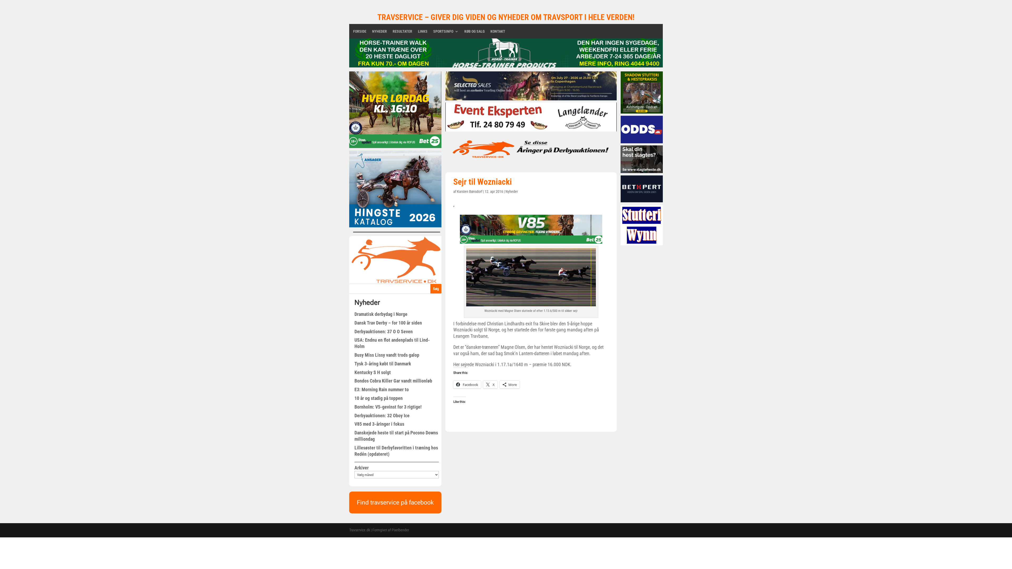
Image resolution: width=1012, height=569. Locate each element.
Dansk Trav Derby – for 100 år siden (388, 323)
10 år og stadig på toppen (378, 398)
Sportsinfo (443, 31)
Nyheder (379, 31)
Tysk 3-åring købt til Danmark (382, 363)
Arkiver (361, 467)
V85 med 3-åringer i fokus (379, 424)
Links (422, 31)
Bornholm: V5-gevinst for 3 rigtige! (388, 407)
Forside (359, 31)
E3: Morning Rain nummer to (381, 389)
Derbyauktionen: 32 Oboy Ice (382, 415)
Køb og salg (474, 31)
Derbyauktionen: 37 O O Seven (383, 331)
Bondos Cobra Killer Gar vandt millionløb (393, 381)
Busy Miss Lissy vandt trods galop (386, 355)
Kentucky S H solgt (372, 372)
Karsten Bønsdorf (469, 191)
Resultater (402, 31)
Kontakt (497, 31)
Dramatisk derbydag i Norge (380, 314)
